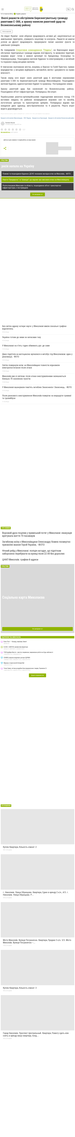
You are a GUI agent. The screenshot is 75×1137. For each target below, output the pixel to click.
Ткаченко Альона (10, 123)
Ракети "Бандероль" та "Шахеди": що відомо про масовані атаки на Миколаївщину (36, 180)
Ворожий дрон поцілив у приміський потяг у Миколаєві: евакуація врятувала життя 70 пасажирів (37, 534)
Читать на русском (6, 31)
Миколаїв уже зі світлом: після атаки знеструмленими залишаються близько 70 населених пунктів (34, 377)
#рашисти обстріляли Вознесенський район (61, 118)
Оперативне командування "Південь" (34, 50)
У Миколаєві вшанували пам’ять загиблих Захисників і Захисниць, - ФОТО (37, 387)
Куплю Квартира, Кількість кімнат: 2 (20, 847)
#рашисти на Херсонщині (39, 118)
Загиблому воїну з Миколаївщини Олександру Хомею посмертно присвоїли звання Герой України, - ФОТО (36, 543)
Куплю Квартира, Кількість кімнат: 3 (20, 988)
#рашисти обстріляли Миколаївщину (11, 118)
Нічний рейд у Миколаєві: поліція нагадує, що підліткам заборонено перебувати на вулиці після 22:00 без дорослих (33, 552)
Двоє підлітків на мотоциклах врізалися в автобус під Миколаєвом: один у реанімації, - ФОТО (37, 355)
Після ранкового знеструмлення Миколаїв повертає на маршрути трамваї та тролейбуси (36, 397)
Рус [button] (68, 9)
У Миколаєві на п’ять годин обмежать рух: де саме (26, 345)
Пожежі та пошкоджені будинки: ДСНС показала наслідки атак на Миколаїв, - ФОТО (37, 174)
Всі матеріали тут (37, 194)
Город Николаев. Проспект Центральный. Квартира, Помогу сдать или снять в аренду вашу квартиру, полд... (36, 1034)
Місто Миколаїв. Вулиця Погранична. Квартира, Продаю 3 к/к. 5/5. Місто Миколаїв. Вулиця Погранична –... (37, 941)
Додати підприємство (37, 675)
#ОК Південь (27, 118)
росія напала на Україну (17, 166)
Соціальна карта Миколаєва (23, 597)
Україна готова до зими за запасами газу (21, 337)
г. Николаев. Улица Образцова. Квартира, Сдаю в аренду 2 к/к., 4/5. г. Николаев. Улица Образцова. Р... (36, 893)
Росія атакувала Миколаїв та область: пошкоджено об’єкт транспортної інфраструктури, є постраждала (32, 186)
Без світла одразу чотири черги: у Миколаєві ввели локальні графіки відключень (34, 327)
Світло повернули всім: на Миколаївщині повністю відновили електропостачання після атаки (31, 366)
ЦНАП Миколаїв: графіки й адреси (20, 559)
